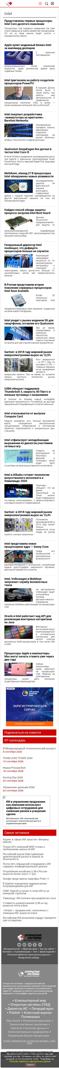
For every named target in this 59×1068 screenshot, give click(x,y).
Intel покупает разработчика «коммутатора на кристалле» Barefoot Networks (23, 117)
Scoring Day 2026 (13, 777)
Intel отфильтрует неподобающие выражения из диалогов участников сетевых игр (28, 443)
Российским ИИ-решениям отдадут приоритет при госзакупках (29, 919)
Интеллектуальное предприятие (28, 1031)
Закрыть (30, 1064)
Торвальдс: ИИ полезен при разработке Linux (29, 898)
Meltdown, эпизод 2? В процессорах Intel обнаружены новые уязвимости (28, 175)
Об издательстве (11, 949)
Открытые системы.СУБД (30, 1004)
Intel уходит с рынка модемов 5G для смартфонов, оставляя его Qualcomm (29, 322)
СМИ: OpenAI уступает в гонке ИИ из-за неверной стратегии (26, 892)
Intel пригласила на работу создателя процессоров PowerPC (29, 82)
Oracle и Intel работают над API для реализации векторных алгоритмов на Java (28, 619)
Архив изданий (47, 952)
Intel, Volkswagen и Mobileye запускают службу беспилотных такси (25, 582)
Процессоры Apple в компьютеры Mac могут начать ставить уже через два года (29, 656)
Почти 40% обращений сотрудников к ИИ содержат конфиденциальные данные (27, 865)
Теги (35, 952)
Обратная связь (29, 949)
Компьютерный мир (30, 1000)
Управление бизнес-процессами (28, 1035)
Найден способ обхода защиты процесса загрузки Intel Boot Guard (27, 211)
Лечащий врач (42, 1009)
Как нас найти (47, 949)
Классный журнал (38, 1013)
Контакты (7, 952)
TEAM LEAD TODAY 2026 (18, 758)
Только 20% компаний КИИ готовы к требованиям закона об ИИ (24, 848)
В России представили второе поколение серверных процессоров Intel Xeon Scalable (27, 287)
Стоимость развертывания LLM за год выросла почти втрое (25, 904)
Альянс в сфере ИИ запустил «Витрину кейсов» (26, 841)
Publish (14, 1013)
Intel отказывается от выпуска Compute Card (24, 415)
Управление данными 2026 (19, 787)
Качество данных (35, 1028)
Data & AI (16, 1028)
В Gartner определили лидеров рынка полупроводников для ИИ (25, 885)
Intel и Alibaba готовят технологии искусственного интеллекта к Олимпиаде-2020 (26, 478)
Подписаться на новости (22, 732)
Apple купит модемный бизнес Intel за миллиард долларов (27, 46)
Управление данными (37, 1020)
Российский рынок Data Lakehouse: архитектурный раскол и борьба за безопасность (23, 856)
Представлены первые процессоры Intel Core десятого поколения (28, 22)
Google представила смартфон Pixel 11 (26, 878)
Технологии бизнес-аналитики (28, 1024)
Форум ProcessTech (14, 767)
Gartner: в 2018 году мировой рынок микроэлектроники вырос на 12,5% (28, 353)
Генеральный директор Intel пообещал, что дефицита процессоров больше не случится (26, 248)
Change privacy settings (28, 957)
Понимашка (30, 1017)
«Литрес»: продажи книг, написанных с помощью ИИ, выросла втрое (25, 911)
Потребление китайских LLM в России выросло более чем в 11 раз (25, 872)
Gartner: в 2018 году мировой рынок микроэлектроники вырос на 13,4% (28, 513)
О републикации (22, 952)
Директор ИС (17, 1009)
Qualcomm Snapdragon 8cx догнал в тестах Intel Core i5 (27, 150)
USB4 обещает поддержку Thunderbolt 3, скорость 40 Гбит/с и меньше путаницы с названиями (27, 391)
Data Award (13, 1020)
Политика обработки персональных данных (28, 954)
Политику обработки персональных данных (30, 1061)
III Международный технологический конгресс (29, 748)
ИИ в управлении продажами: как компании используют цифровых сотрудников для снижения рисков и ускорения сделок (26, 808)
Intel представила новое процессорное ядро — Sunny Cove (26, 545)
